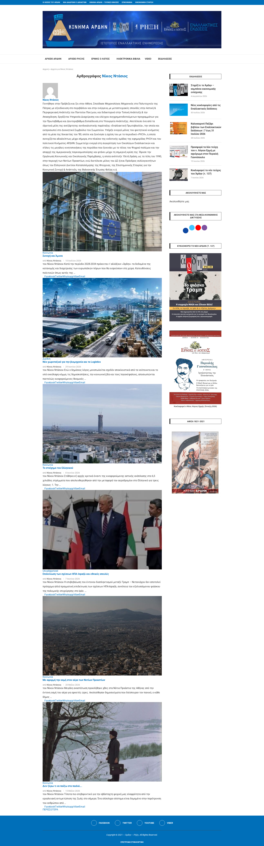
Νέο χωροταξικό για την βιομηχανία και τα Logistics (72, 361)
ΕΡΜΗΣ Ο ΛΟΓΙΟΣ (100, 58)
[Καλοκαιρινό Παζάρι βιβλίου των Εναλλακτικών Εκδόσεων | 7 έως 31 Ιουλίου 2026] (178, 128)
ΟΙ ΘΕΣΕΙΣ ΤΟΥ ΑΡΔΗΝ (51, 2)
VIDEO (148, 58)
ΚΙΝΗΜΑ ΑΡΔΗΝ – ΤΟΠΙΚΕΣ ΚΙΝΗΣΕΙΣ (104, 2)
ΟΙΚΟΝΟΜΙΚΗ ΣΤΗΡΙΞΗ (144, 2)
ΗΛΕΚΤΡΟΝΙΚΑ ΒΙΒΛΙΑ (128, 58)
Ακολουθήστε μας (179, 201)
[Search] (219, 59)
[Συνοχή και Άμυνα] (102, 211)
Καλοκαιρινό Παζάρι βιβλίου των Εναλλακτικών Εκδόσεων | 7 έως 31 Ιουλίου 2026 (206, 128)
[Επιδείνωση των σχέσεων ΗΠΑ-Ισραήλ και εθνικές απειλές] (102, 529)
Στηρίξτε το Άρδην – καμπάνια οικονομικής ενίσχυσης (203, 89)
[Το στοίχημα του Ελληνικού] (102, 423)
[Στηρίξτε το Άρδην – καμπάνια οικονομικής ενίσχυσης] (178, 90)
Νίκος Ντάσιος (51, 99)
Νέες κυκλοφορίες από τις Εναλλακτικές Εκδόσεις (206, 107)
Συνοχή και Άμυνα (53, 255)
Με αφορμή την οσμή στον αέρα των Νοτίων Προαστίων (74, 680)
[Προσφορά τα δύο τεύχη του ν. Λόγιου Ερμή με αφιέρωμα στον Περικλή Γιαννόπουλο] (178, 151)
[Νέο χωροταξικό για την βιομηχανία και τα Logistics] (102, 317)
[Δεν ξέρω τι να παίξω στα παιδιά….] (102, 742)
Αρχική (46, 69)
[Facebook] (214, 2)
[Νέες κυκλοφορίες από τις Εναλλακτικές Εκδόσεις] (178, 110)
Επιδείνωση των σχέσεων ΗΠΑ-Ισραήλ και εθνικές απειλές (76, 574)
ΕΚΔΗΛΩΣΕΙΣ (165, 58)
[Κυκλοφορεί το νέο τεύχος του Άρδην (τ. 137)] (178, 175)
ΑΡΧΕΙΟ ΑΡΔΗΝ (53, 58)
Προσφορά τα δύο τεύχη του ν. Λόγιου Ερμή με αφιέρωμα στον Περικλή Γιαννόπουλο (204, 152)
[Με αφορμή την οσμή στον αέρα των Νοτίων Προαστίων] (102, 635)
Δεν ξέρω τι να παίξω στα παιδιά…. (62, 786)
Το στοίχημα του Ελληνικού (58, 467)
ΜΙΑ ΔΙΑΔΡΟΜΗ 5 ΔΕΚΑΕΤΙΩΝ (74, 2)
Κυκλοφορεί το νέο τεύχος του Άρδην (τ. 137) (206, 172)
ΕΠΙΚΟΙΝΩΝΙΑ (127, 2)
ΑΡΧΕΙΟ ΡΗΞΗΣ (76, 58)
